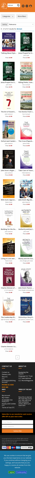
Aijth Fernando (5, 319)
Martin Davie (8, 202)
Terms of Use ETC (8, 407)
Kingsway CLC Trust (25, 376)
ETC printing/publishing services (9, 380)
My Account (6, 395)
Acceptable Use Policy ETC (7, 400)
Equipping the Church (23, 373)
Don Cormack (26, 85)
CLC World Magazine (25, 380)
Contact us (5, 372)
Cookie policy (21, 472)
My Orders (5, 398)
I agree (11, 472)
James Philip (26, 143)
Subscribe (18, 431)
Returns (4, 377)
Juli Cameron (21, 319)
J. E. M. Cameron (8, 290)
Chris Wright (23, 261)
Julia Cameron (9, 114)
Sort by (5, 24)
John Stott (26, 55)
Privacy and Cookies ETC (9, 404)
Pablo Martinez (26, 173)
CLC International (24, 378)
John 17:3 (21, 407)
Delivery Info (6, 374)
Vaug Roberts (13, 319)
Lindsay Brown (30, 290)
